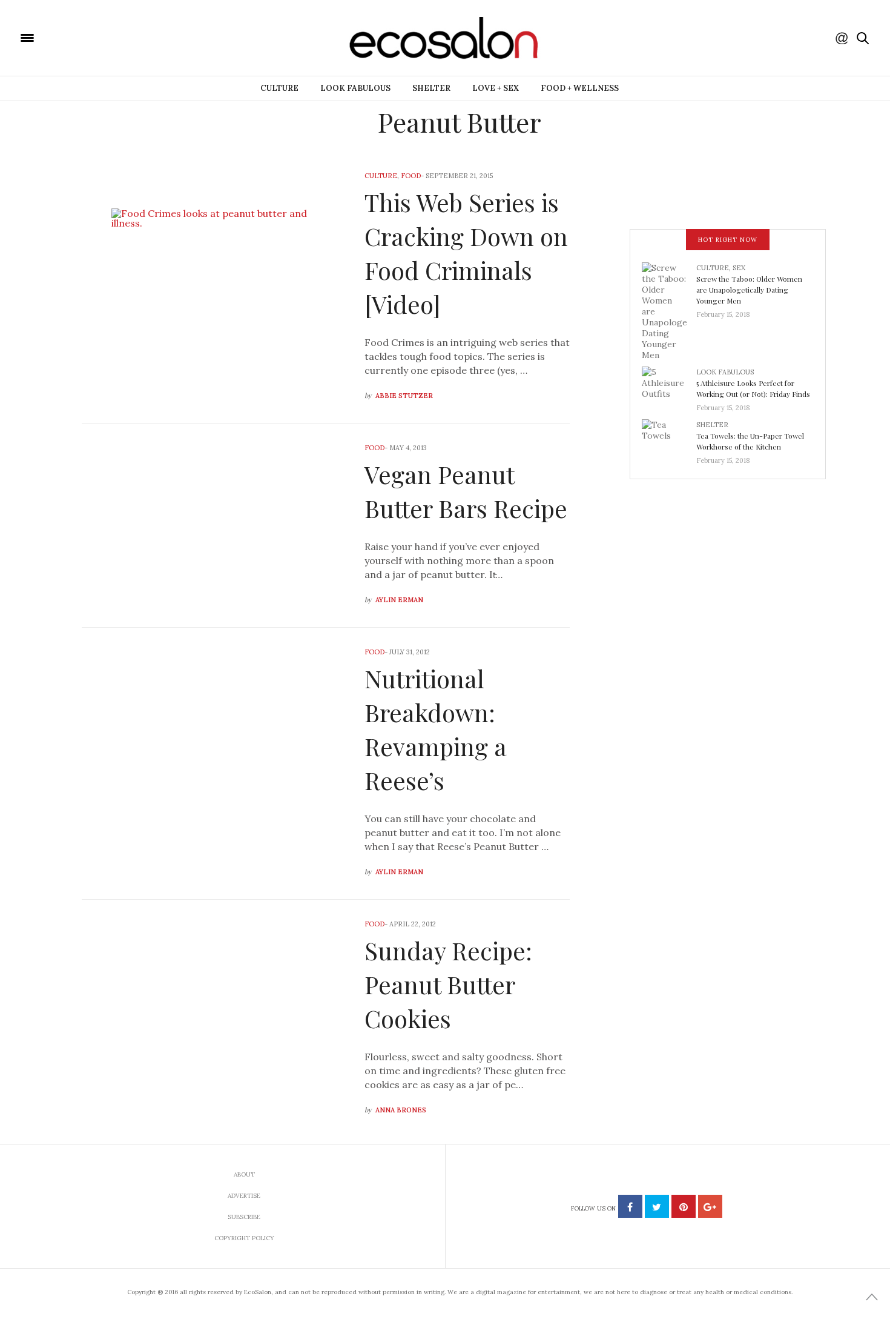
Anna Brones (400, 1110)
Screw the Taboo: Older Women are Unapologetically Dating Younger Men (749, 289)
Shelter (431, 88)
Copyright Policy (244, 1238)
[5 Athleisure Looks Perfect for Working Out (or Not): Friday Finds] (669, 385)
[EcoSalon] (100, 37)
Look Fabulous (355, 88)
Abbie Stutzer (404, 395)
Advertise (244, 1196)
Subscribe (244, 1217)
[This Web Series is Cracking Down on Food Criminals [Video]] (214, 287)
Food (411, 175)
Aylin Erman (399, 600)
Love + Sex (495, 88)
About (244, 1174)
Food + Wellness (580, 88)
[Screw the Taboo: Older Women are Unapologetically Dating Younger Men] (669, 310)
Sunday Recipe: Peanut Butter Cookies (448, 984)
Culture (279, 88)
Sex (739, 268)
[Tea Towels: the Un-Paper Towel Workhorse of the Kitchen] (669, 438)
